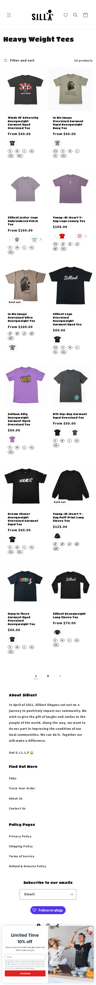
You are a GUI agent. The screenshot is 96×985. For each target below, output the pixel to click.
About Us (16, 798)
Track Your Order (22, 788)
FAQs (12, 778)
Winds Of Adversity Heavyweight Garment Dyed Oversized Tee (23, 122)
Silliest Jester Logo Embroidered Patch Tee (23, 221)
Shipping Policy (21, 846)
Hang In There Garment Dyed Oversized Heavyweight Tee (21, 619)
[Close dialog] (91, 929)
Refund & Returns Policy (27, 866)
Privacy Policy (20, 836)
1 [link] (36, 676)
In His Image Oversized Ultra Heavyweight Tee (21, 317)
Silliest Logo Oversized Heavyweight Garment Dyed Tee (67, 319)
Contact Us (17, 808)
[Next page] (60, 676)
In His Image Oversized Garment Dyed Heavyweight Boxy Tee (68, 122)
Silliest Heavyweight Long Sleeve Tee (69, 615)
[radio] (12, 143)
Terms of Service (21, 856)
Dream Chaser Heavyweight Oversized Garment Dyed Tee (23, 519)
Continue (25, 973)
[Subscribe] (71, 894)
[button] (9, 15)
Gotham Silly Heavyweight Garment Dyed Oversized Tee (19, 419)
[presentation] (40, 239)
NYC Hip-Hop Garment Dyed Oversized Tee (70, 415)
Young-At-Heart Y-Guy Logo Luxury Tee (69, 219)
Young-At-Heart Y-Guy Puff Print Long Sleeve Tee (68, 517)
